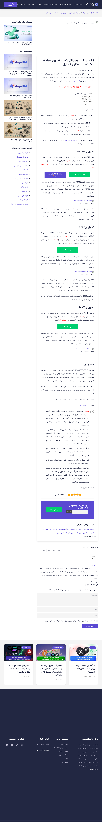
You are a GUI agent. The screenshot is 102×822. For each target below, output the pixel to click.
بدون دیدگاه (94, 582)
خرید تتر (25, 170)
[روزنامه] (7, 745)
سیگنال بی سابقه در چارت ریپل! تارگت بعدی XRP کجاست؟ (85, 668)
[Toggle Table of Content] (89, 93)
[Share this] (53, 550)
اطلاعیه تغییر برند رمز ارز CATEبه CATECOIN (21, 96)
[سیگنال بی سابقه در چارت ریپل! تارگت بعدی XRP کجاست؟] (83, 652)
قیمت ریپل (53, 529)
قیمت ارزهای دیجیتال (21, 165)
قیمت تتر (79, 529)
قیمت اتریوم (71, 529)
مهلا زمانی (94, 564)
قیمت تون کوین (84, 532)
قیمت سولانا (62, 529)
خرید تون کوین (23, 174)
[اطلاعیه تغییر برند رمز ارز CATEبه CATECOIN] (18, 86)
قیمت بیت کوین (88, 529)
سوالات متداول (63, 755)
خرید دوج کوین (23, 195)
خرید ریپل (25, 183)
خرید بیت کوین (23, 153)
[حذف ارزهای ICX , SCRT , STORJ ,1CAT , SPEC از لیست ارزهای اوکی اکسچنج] (18, 62)
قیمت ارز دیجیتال (63, 751)
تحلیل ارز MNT (87, 101)
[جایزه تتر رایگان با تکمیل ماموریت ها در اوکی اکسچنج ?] (18, 33)
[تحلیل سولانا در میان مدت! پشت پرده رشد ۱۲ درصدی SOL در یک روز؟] (18, 652)
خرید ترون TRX (23, 200)
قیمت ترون (74, 532)
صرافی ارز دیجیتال (22, 157)
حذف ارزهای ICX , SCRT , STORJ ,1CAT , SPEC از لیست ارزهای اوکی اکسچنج (20, 73)
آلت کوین (77, 81)
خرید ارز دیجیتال (23, 161)
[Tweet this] (49, 550)
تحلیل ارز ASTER (86, 97)
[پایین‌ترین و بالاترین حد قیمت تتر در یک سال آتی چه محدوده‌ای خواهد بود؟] (18, 108)
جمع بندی (88, 104)
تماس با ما (65, 762)
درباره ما (65, 758)
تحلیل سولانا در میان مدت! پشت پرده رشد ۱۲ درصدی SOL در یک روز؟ (19, 668)
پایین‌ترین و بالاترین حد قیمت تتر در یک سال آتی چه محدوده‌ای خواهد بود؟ (18, 118)
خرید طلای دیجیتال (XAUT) (19, 204)
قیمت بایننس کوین (63, 532)
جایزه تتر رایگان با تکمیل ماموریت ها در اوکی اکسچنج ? (19, 43)
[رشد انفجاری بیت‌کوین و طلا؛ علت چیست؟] (18, 130)
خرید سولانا (24, 187)
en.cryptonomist (84, 405)
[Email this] (58, 550)
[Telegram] (12, 745)
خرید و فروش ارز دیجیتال (60, 748)
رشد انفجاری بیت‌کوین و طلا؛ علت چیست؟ (21, 140)
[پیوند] (92, 4)
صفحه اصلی (64, 744)
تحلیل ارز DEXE (86, 99)
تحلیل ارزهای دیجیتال (72, 140)
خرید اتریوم (24, 191)
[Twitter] (16, 745)
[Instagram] (21, 745)
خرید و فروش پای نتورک (20, 178)
